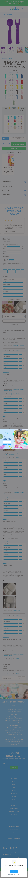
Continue (7, 444)
